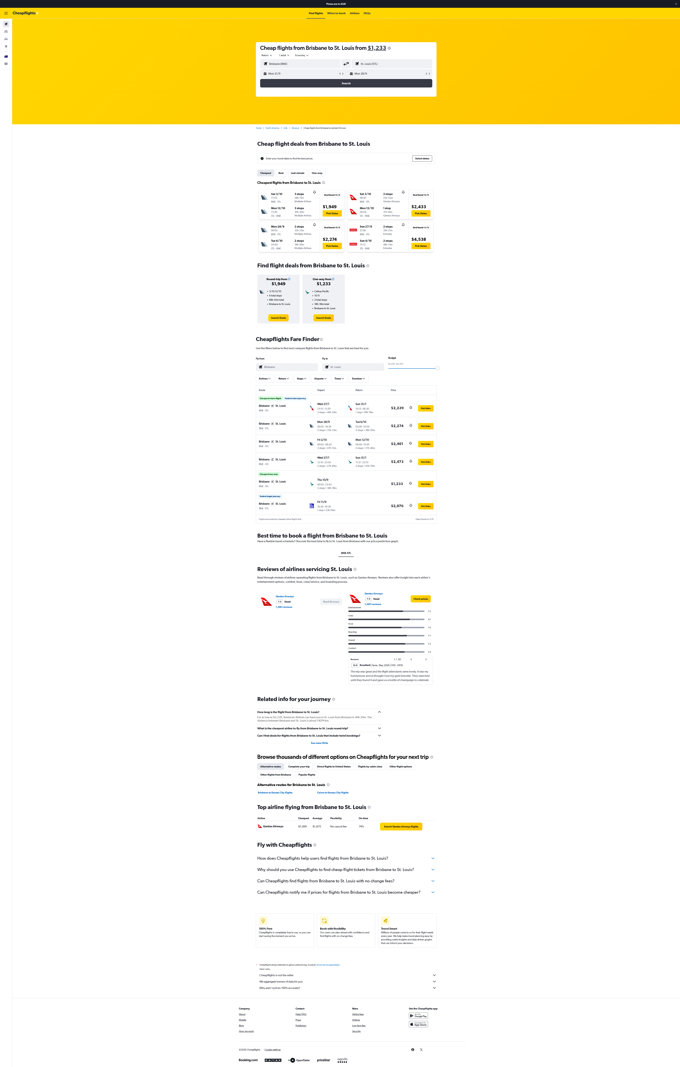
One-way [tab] (317, 173)
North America (272, 128)
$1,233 (377, 47)
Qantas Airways (285, 596)
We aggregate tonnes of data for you (281, 981)
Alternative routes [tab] (270, 766)
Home (259, 128)
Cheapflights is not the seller (276, 975)
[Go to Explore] (6, 46)
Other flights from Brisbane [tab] (275, 774)
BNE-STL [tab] (346, 553)
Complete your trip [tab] (299, 766)
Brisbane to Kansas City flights (275, 792)
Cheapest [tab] (265, 173)
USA (285, 128)
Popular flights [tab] (307, 774)
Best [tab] (281, 173)
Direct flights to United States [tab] (334, 766)
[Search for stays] (6, 31)
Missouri (295, 128)
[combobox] (267, 55)
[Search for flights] (6, 24)
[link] (278, 317)
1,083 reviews (284, 607)
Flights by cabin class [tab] (370, 766)
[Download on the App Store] (418, 1024)
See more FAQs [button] (319, 743)
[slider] (437, 368)
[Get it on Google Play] (418, 1015)
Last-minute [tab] (297, 173)
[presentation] (389, 48)
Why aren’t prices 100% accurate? (279, 988)
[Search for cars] (6, 38)
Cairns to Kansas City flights (332, 792)
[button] (676, 4)
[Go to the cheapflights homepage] (26, 13)
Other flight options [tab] (401, 766)
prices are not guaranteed (328, 965)
